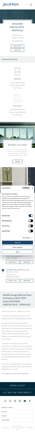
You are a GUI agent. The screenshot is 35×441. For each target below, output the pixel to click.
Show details (26, 237)
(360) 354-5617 (13, 262)
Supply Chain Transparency (18, 427)
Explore (17, 161)
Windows (17, 79)
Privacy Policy (6, 427)
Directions (17, 50)
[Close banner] (32, 188)
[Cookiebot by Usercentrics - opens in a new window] (22, 188)
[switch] (30, 221)
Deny (17, 252)
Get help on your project (17, 392)
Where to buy (17, 385)
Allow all (17, 242)
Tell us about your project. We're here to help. (15, 373)
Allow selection (17, 247)
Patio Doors (17, 106)
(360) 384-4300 (17, 46)
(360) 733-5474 (13, 280)
